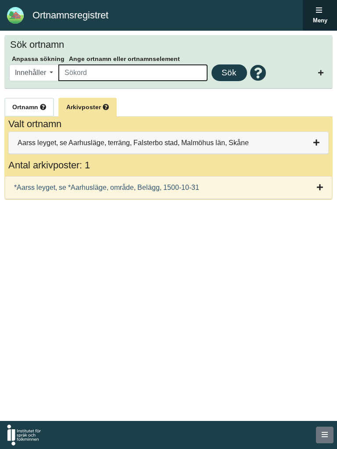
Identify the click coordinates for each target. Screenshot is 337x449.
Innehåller (31, 72)
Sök (229, 72)
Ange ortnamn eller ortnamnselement (124, 58)
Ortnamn (26, 106)
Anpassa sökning (38, 58)
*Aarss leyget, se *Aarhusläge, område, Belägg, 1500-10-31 (106, 187)
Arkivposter (84, 106)
